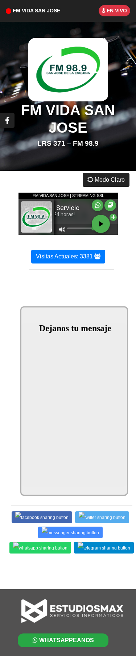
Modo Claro (109, 180)
